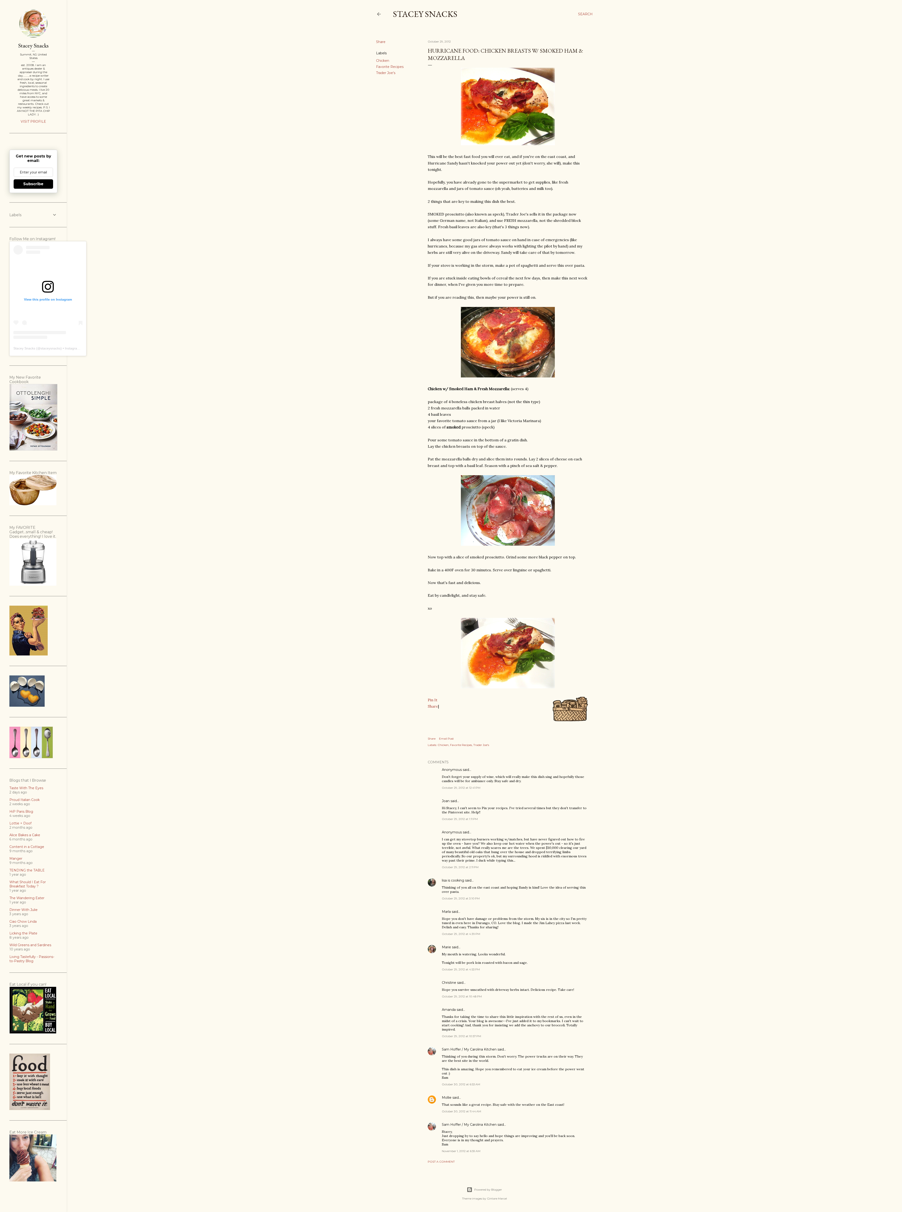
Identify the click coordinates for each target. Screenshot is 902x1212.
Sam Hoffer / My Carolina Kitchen (469, 1049)
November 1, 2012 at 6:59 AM (461, 1151)
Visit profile (33, 121)
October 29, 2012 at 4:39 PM (461, 934)
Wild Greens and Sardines (30, 945)
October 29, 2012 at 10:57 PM (461, 1036)
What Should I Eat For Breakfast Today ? (27, 884)
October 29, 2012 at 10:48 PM (462, 996)
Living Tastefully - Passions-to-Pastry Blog (31, 959)
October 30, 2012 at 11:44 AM (461, 1111)
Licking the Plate (23, 933)
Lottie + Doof (20, 823)
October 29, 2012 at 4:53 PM (461, 969)
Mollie (446, 1097)
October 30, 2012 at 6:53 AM (461, 1084)
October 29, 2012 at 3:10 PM (461, 898)
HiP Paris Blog (21, 811)
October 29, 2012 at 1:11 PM (460, 819)
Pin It (432, 700)
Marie (446, 947)
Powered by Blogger (488, 1189)
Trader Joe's (385, 73)
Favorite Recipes (390, 67)
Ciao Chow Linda (23, 921)
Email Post (446, 738)
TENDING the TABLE (27, 870)
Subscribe (33, 184)
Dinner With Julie (23, 910)
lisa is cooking (453, 880)
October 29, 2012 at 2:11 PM (460, 867)
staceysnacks (51, 348)
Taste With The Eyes (26, 788)
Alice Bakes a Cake (24, 835)
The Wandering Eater (26, 898)
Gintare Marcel (497, 1198)
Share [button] (380, 42)
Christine (449, 983)
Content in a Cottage (26, 847)
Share (433, 706)
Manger (15, 858)
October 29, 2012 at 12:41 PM (461, 787)
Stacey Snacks (425, 14)
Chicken (382, 61)
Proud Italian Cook (24, 800)
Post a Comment (441, 1161)
